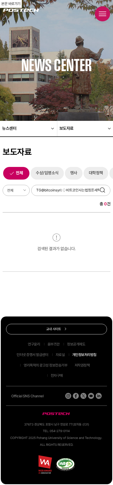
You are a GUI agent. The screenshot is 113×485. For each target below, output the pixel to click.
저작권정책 (82, 365)
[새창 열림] (68, 396)
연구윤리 (34, 344)
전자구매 (57, 375)
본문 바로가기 (10, 4)
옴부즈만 (54, 344)
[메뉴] (102, 13)
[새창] (65, 464)
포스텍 (21, 10)
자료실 (60, 355)
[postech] (56, 414)
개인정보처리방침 (84, 355)
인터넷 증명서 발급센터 (32, 355)
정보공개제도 (76, 344)
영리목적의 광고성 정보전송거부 (45, 365)
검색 (103, 190)
